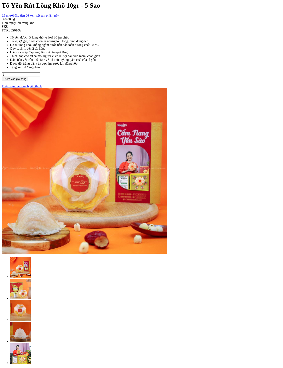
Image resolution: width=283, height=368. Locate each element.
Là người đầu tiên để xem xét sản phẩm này (30, 15)
